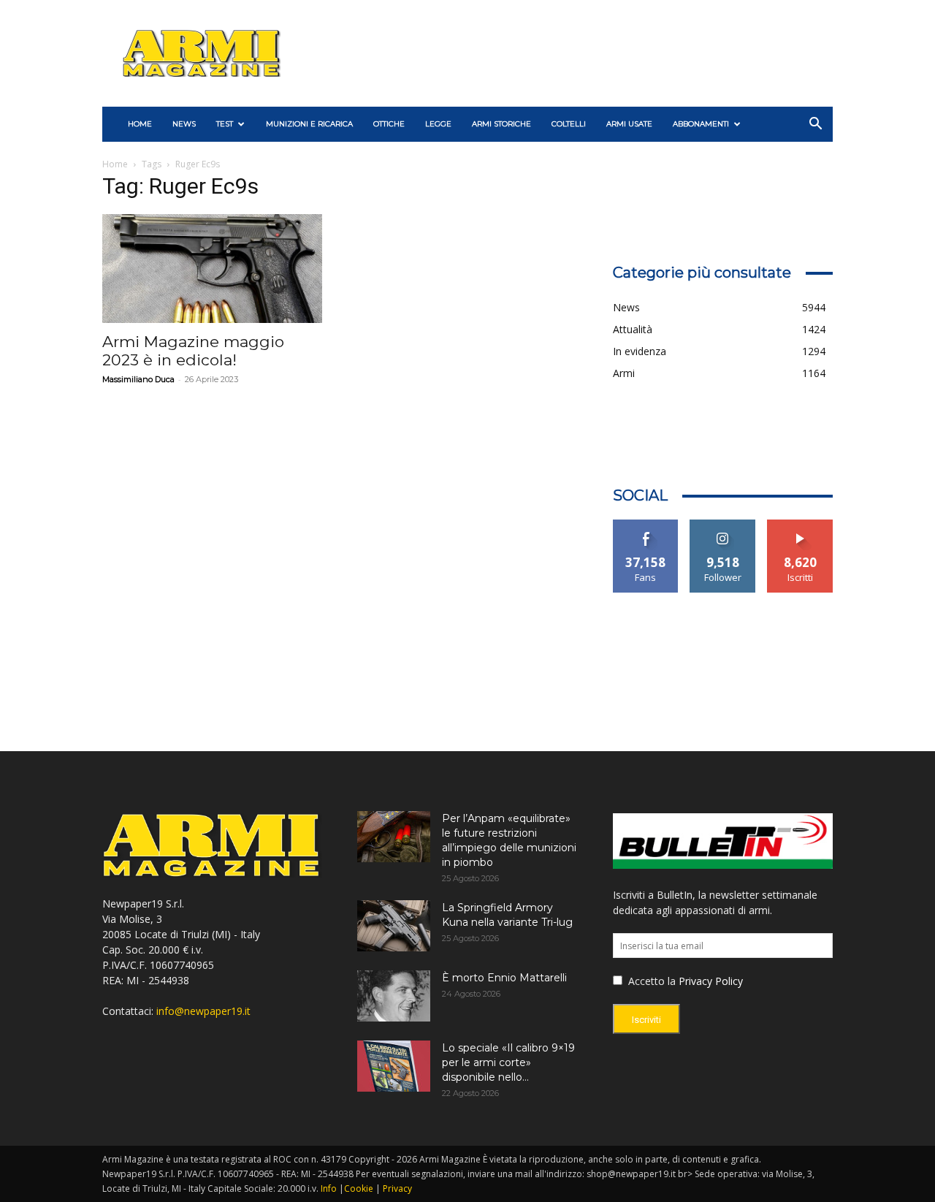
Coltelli (569, 124)
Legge (438, 124)
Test (224, 124)
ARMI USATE (629, 124)
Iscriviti (800, 525)
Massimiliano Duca (138, 379)
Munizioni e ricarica (309, 124)
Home (115, 164)
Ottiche (389, 124)
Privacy (397, 1188)
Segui (723, 525)
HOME (140, 124)
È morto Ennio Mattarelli (504, 977)
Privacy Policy (711, 981)
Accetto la (650, 981)
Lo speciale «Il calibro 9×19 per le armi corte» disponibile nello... (508, 1062)
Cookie (358, 1188)
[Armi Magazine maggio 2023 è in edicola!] (212, 268)
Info (329, 1188)
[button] (815, 125)
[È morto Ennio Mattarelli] (393, 996)
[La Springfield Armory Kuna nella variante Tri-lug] (393, 925)
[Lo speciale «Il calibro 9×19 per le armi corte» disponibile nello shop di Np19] (393, 1066)
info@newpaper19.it (203, 1011)
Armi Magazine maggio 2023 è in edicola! (193, 350)
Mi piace (645, 525)
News (184, 124)
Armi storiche (501, 124)
